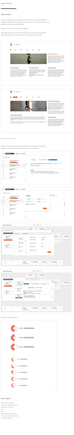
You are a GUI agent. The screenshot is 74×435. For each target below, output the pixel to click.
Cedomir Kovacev (6, 3)
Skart (2, 411)
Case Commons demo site (8, 138)
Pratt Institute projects (7, 403)
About (2, 5)
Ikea (2, 409)
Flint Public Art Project (7, 407)
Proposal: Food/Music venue (9, 405)
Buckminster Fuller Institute (8, 413)
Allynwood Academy (6, 418)
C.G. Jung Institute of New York (10, 416)
